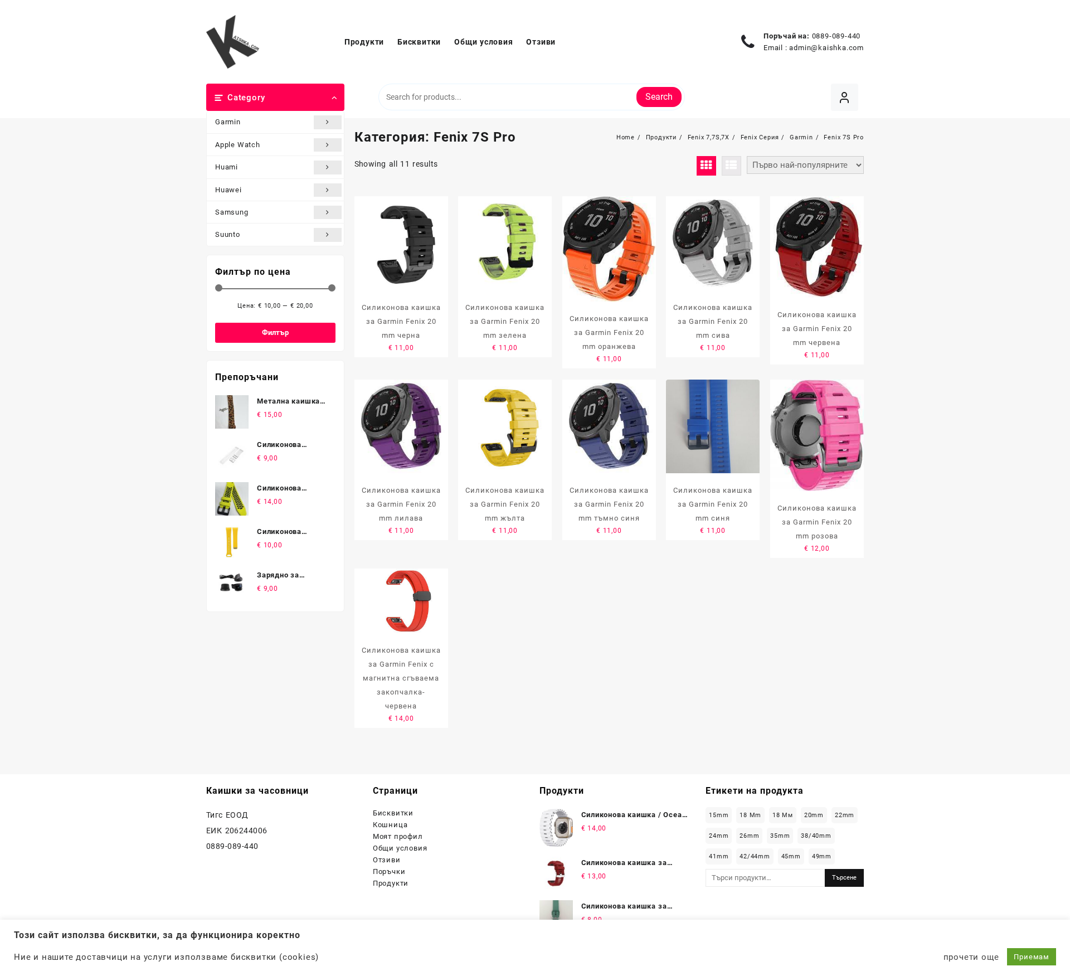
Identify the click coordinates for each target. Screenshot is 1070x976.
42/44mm (755, 856)
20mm (814, 815)
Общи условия (400, 848)
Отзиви (387, 860)
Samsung (232, 212)
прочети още (971, 957)
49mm (821, 856)
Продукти (390, 883)
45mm (791, 856)
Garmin (228, 122)
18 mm (750, 815)
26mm (749, 835)
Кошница (390, 824)
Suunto (227, 234)
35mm (780, 835)
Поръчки (389, 871)
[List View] (731, 166)
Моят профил (398, 836)
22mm (844, 815)
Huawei (228, 190)
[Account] (844, 97)
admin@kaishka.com (826, 47)
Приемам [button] (1031, 957)
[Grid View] (706, 166)
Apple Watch (237, 144)
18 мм (782, 815)
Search (659, 96)
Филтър (275, 332)
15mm (718, 815)
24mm (718, 835)
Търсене (844, 877)
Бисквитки (393, 813)
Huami (226, 167)
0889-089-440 (836, 36)
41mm (718, 856)
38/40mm (816, 835)
